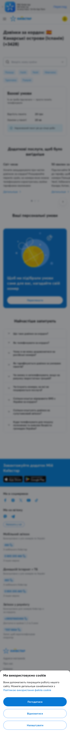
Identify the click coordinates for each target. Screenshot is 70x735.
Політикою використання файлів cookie (27, 690)
